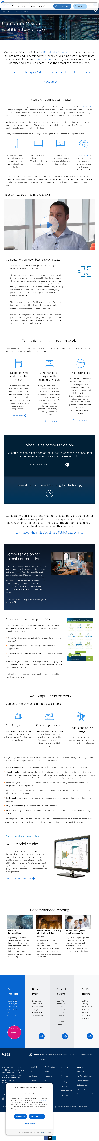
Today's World (34, 72)
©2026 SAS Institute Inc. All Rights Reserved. (72, 1107)
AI (12, 757)
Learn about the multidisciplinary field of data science (49, 532)
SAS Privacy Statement (40, 1100)
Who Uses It (58, 72)
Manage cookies (29, 1123)
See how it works (80, 420)
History (12, 72)
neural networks (85, 107)
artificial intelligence (54, 52)
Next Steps (50, 81)
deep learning (43, 59)
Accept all (20, 1116)
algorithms (84, 155)
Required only (37, 1116)
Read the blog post (49, 421)
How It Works (83, 72)
